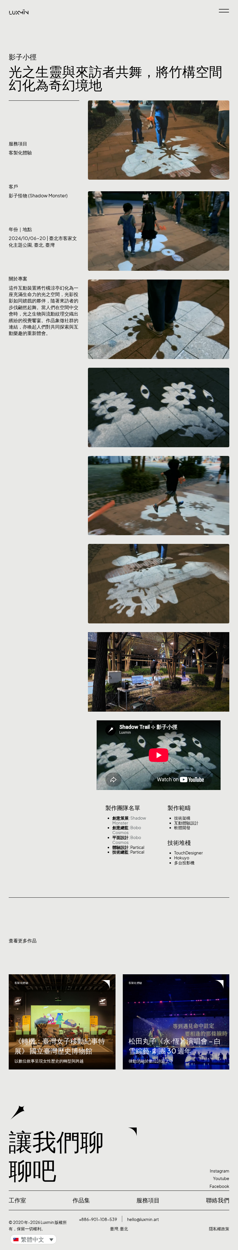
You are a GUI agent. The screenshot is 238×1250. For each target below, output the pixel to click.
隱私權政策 (219, 1228)
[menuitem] (33, 1239)
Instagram (219, 1170)
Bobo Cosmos (126, 830)
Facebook (219, 1186)
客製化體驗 (20, 153)
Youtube (221, 1178)
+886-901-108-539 (98, 1219)
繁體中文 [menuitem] (32, 1239)
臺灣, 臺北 (119, 1228)
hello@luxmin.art (143, 1219)
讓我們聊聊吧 (56, 1155)
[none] (33, 1239)
